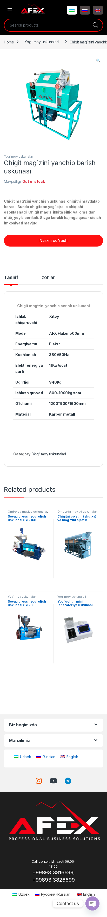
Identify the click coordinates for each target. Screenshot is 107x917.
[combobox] (46, 25)
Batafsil (29, 585)
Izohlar (47, 277)
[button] (72, 10)
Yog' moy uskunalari (41, 42)
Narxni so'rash (53, 240)
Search (95, 25)
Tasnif (11, 277)
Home (9, 42)
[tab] (11, 280)
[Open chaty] (92, 903)
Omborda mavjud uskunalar (27, 511)
